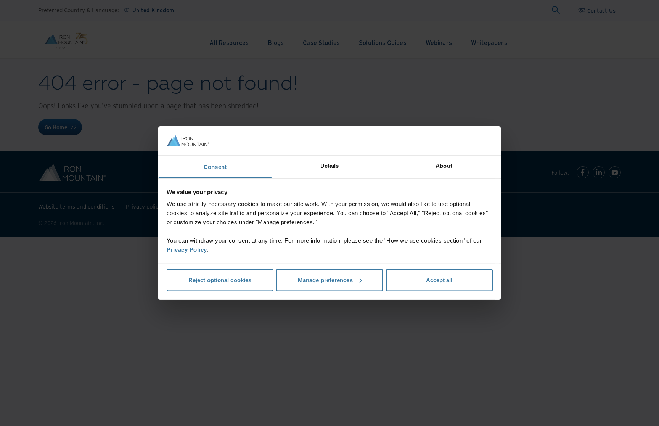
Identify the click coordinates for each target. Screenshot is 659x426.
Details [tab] (329, 165)
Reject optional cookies (219, 279)
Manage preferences (325, 279)
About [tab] (444, 165)
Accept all (439, 279)
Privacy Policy (187, 249)
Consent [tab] (215, 167)
